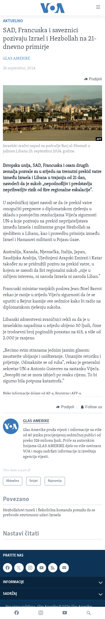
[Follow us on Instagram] (30, 567)
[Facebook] (16, 613)
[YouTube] (64, 613)
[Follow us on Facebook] (7, 567)
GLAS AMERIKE (16, 59)
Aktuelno (13, 21)
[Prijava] (64, 567)
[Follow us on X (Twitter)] (18, 567)
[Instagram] (40, 613)
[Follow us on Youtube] (41, 567)
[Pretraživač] (88, 613)
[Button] (93, 79)
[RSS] (52, 567)
